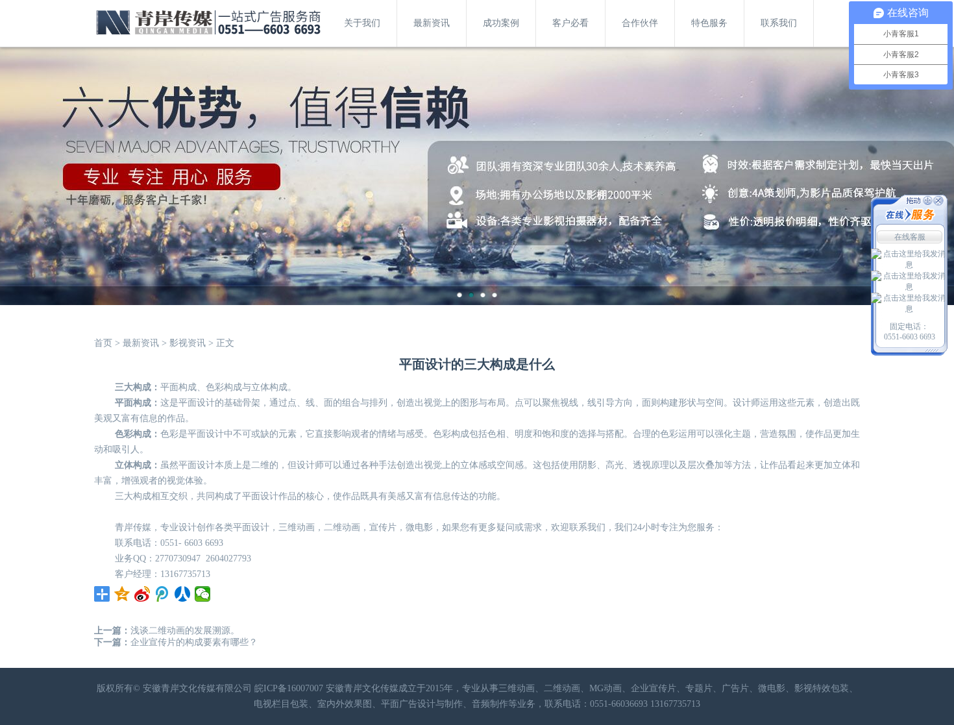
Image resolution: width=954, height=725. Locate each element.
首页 (103, 343)
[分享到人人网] (183, 594)
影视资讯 (187, 343)
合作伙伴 (640, 23)
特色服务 (709, 23)
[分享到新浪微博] (142, 594)
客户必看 (570, 23)
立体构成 (133, 465)
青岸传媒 (133, 527)
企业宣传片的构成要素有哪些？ (194, 642)
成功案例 (501, 23)
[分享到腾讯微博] (162, 594)
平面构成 (178, 387)
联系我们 (779, 23)
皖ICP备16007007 (288, 688)
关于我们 (362, 23)
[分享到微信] (203, 594)
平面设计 (251, 527)
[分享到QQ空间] (122, 594)
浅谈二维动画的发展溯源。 (184, 630)
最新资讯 (431, 23)
